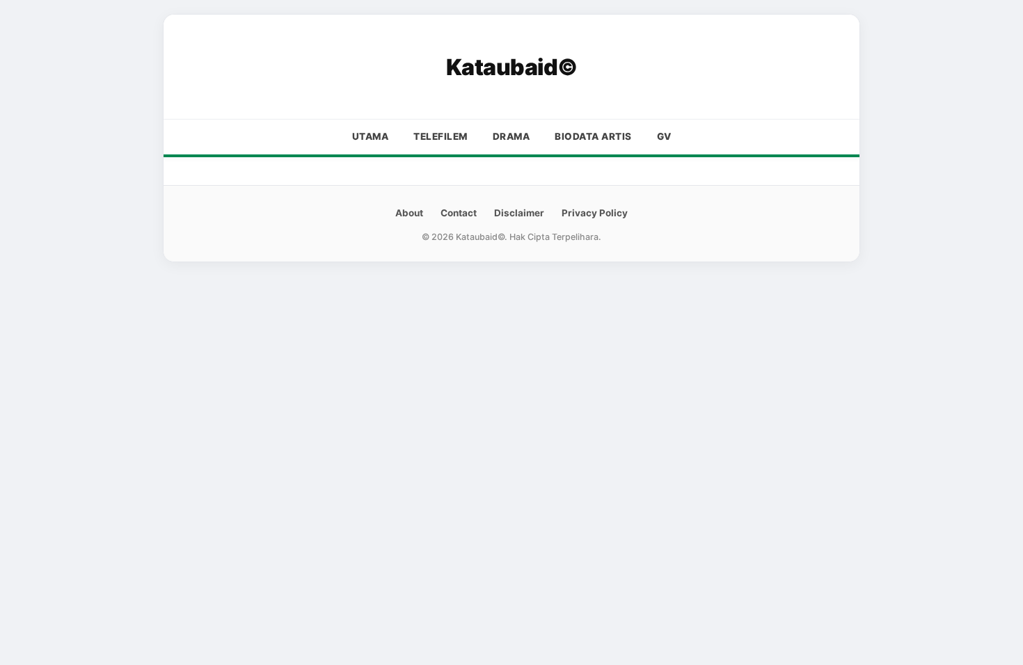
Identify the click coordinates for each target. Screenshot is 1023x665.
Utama (370, 136)
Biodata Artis (593, 136)
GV (664, 136)
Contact (459, 212)
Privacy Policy (595, 212)
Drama (511, 136)
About (409, 212)
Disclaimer (519, 212)
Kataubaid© (512, 67)
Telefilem (440, 136)
